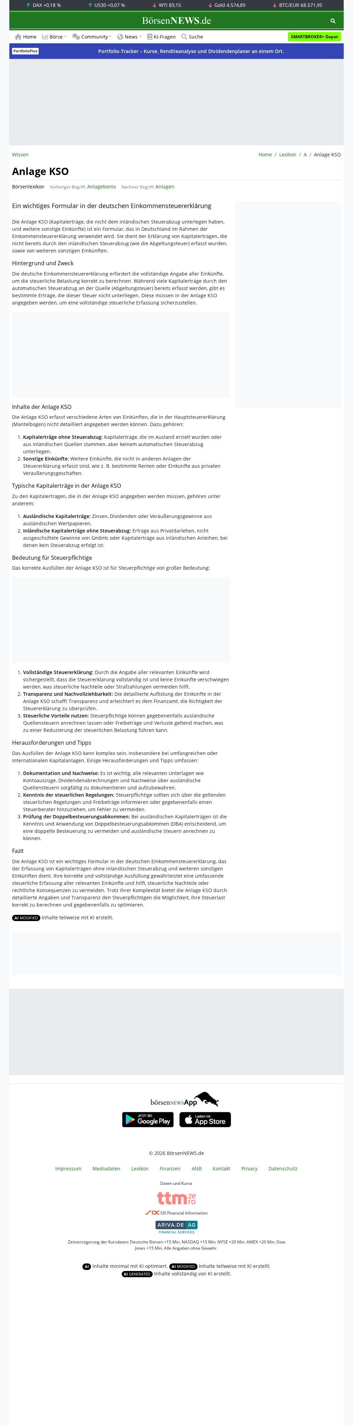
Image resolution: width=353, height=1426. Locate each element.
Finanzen (170, 1168)
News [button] (131, 36)
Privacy (249, 1168)
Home (30, 36)
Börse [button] (56, 36)
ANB (197, 1168)
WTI (169, 5)
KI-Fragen (165, 36)
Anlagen (164, 186)
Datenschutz (283, 1168)
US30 (109, 5)
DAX (46, 5)
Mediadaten (106, 1168)
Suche (196, 36)
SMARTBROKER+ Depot (314, 37)
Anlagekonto (101, 186)
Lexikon (287, 154)
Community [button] (94, 36)
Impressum (68, 1168)
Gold (229, 5)
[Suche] (333, 20)
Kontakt (221, 1168)
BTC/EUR (300, 5)
